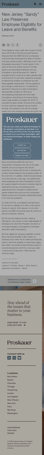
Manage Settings (22, 155)
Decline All (22, 150)
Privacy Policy (8, 132)
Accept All (22, 145)
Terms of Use (22, 132)
